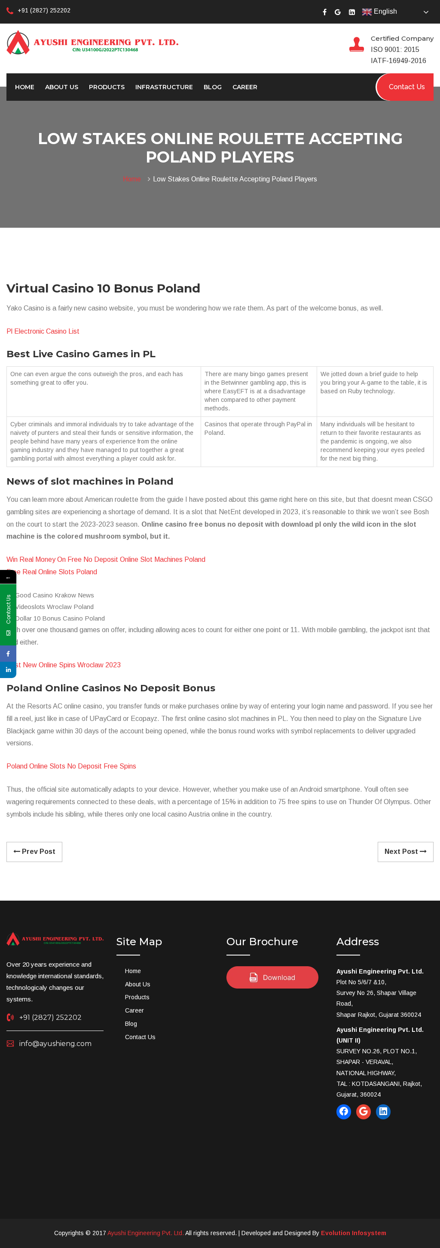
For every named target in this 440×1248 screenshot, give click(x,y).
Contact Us (140, 1037)
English (384, 11)
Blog (213, 87)
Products (107, 87)
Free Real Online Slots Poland (51, 572)
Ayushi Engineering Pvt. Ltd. (145, 1233)
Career (244, 87)
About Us (61, 87)
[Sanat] (92, 41)
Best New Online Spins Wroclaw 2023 (63, 665)
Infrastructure (164, 87)
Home (24, 87)
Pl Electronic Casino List (42, 331)
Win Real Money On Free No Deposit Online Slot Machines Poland (105, 559)
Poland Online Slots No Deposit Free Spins (71, 766)
